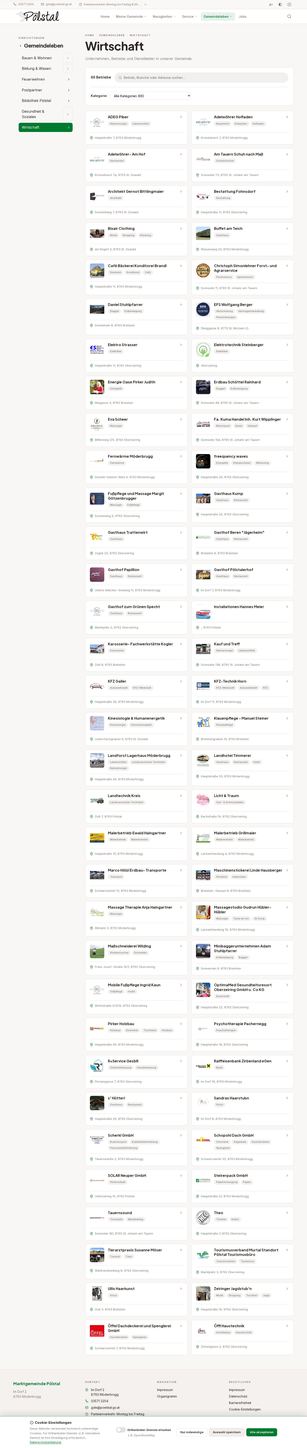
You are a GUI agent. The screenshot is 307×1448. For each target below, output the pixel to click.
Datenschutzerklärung (45, 1442)
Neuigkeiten (162, 16)
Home (105, 16)
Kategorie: (99, 96)
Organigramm (167, 1396)
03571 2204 (26, 4)
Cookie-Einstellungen (245, 1409)
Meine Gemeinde (129, 16)
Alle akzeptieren (262, 1432)
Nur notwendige (191, 1432)
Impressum (165, 1390)
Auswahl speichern (227, 1432)
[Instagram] (289, 4)
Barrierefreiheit (240, 1403)
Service (188, 16)
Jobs (243, 16)
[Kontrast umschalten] (280, 4)
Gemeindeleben (216, 16)
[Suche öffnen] (289, 16)
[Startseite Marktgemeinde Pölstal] (37, 16)
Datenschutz (238, 1396)
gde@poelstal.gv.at (59, 4)
